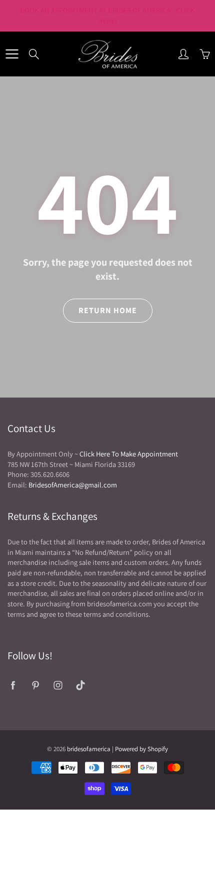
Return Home (107, 310)
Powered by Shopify (141, 749)
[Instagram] (57, 685)
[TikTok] (80, 685)
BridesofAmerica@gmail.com (72, 484)
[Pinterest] (35, 685)
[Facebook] (13, 685)
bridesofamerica (88, 749)
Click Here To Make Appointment (129, 453)
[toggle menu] (11, 53)
